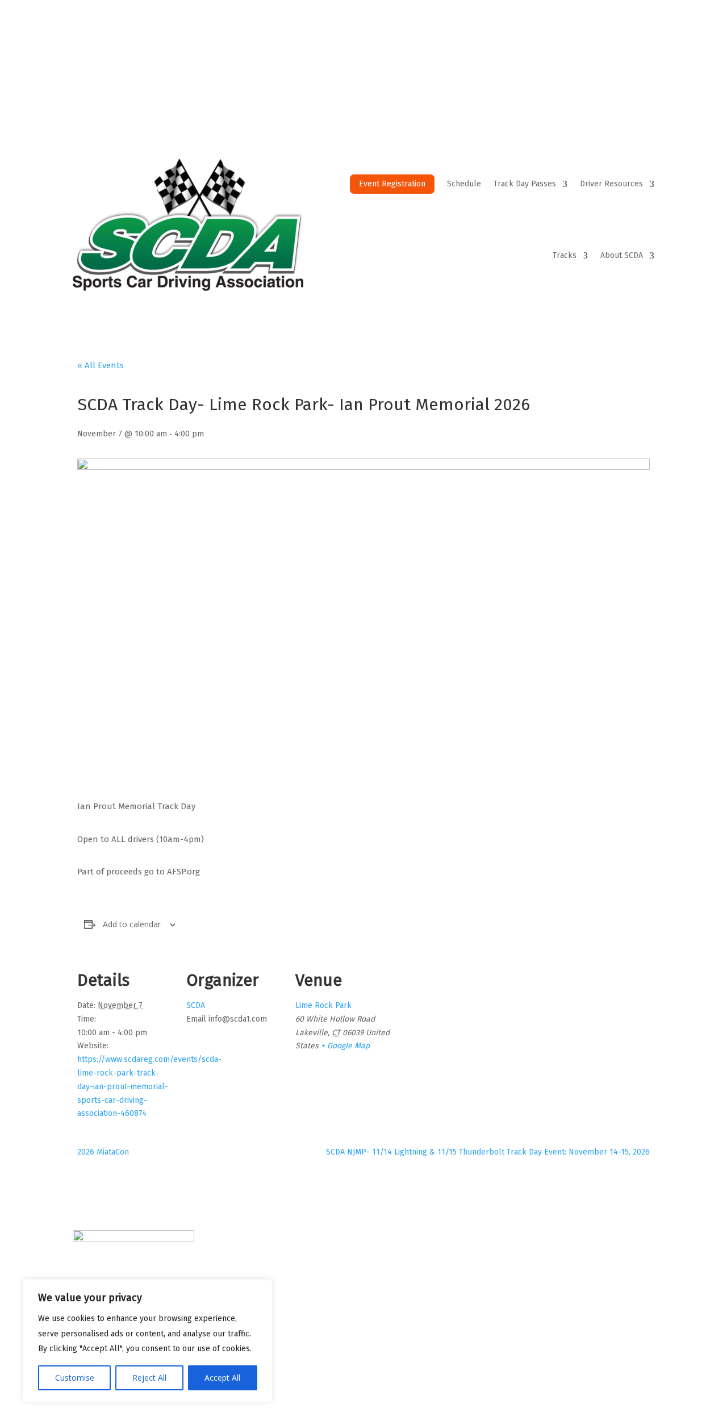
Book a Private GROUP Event (588, 1313)
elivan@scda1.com (288, 1320)
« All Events (100, 365)
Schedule (464, 184)
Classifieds (553, 1343)
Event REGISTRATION (573, 1253)
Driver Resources (611, 184)
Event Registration (392, 184)
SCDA (195, 1005)
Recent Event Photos (391, 52)
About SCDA (621, 255)
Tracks (564, 255)
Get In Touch (404, 1313)
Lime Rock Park (323, 1005)
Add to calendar (132, 924)
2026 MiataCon (103, 1152)
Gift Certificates (533, 52)
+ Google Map (345, 1046)
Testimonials (404, 1298)
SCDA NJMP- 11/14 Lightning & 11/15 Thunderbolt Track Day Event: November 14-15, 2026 (488, 1152)
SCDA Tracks (556, 1298)
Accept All (222, 1377)
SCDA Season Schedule (578, 1268)
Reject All (149, 1377)
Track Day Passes (525, 184)
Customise (74, 1377)
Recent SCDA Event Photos (431, 1328)
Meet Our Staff (408, 1253)
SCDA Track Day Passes (577, 1283)
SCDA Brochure (408, 1268)
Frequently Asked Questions (588, 1328)
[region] (148, 1340)
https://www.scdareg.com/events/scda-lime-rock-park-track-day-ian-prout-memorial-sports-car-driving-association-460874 (149, 1086)
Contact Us (319, 52)
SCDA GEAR (464, 52)
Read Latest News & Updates (437, 1283)
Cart (589, 52)
